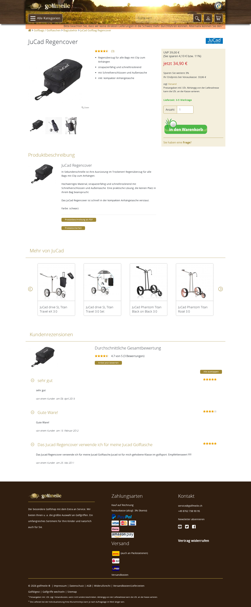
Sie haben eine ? (177, 142)
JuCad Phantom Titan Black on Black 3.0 (147, 309)
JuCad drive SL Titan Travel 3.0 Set (99, 309)
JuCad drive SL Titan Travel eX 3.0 (53, 309)
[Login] (208, 18)
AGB (89, 585)
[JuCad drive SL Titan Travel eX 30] (56, 282)
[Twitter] (187, 527)
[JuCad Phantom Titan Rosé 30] (194, 282)
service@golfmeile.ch (190, 505)
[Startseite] (29, 30)
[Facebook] (194, 527)
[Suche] (197, 18)
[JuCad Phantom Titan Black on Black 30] (148, 282)
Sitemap (72, 591)
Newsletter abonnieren (191, 519)
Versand (172, 84)
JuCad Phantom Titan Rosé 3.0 (193, 309)
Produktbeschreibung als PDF (79, 219)
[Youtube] (180, 527)
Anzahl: (170, 109)
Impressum (60, 585)
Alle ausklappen (211, 371)
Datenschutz (76, 585)
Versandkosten (119, 574)
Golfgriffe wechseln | (55, 591)
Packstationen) (139, 553)
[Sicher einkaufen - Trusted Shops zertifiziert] (218, 6)
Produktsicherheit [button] (73, 228)
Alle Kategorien (48, 18)
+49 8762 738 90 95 (189, 511)
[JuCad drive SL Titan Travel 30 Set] (102, 282)
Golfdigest (34, 591)
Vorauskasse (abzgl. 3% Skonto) (129, 510)
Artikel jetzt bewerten (108, 362)
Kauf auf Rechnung (122, 505)
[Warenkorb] (218, 18)
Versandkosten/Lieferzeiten (128, 585)
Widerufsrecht (102, 585)
